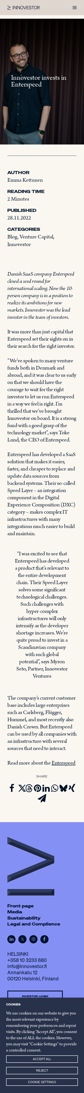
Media (14, 912)
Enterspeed (63, 763)
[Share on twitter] (20, 788)
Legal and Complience (33, 924)
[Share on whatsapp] (55, 788)
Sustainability (24, 918)
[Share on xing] (72, 788)
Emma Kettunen (25, 180)
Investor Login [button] (35, 996)
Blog (12, 237)
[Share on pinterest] (37, 788)
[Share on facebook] (12, 788)
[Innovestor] (23, 8)
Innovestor (19, 244)
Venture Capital (36, 237)
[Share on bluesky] (63, 788)
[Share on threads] (29, 788)
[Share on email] (42, 798)
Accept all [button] (42, 1059)
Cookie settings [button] (42, 1082)
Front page (20, 906)
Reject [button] (42, 1070)
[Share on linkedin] (46, 788)
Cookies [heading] (13, 1004)
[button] (74, 7)
